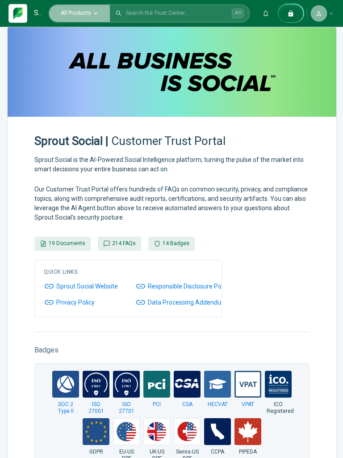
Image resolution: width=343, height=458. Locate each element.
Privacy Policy (75, 302)
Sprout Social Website (87, 286)
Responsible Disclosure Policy (189, 286)
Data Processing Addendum (187, 302)
